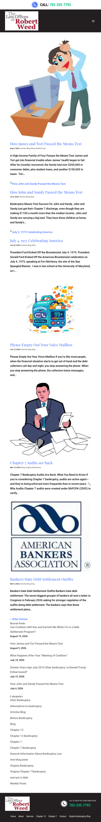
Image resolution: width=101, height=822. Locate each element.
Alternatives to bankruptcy (26, 706)
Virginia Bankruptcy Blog (79, 816)
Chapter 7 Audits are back (31, 462)
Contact (62, 816)
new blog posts (19, 759)
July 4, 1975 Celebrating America (36, 240)
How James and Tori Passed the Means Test (46, 143)
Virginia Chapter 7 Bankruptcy (28, 771)
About (21, 816)
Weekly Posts (40, 148)
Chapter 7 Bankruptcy (23, 747)
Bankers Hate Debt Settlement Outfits (41, 579)
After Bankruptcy (20, 700)
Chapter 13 (16, 729)
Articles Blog (25, 148)
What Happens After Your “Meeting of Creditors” (39, 655)
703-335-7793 (60, 5)
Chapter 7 (16, 741)
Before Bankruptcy (21, 718)
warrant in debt (19, 777)
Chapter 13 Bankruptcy (24, 735)
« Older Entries (19, 619)
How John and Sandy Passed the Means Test (46, 192)
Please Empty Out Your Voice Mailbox (41, 344)
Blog (33, 148)
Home (13, 816)
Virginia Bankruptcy (33, 467)
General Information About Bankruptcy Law (36, 753)
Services (30, 816)
